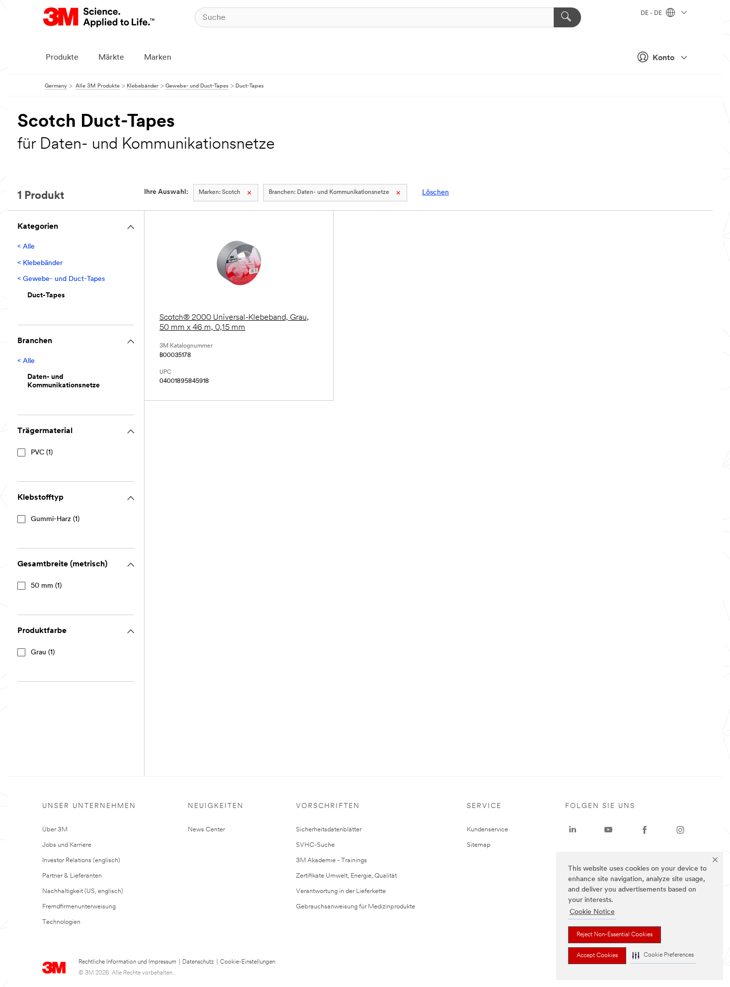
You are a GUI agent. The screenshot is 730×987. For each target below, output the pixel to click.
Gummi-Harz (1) (55, 519)
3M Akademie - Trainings (331, 860)
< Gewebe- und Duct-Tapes (61, 279)
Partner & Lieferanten (72, 876)
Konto (663, 58)
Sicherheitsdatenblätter (329, 829)
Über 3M (55, 829)
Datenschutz (198, 962)
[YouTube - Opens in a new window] (608, 829)
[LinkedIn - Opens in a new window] (572, 829)
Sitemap (479, 845)
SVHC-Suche (315, 845)
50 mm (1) (46, 586)
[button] (663, 955)
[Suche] (567, 17)
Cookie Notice (592, 912)
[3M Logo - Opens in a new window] (99, 17)
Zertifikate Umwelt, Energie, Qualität (346, 876)
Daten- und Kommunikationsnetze (329, 192)
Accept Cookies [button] (597, 956)
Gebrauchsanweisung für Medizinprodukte (355, 906)
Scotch (219, 192)
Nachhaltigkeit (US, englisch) (82, 891)
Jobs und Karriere (66, 845)
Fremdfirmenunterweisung (79, 906)
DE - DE (652, 13)
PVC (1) (42, 452)
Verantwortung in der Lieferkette (341, 891)
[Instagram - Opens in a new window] (680, 829)
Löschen (435, 192)
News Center (206, 829)
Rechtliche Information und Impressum (127, 962)
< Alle (26, 247)
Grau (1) (43, 652)
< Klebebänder (40, 263)
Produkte (62, 58)
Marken (157, 58)
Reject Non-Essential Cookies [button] (615, 935)
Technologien (61, 922)
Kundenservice (487, 829)
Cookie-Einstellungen (247, 962)
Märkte (111, 58)
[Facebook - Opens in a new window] (644, 829)
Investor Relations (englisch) (81, 860)
